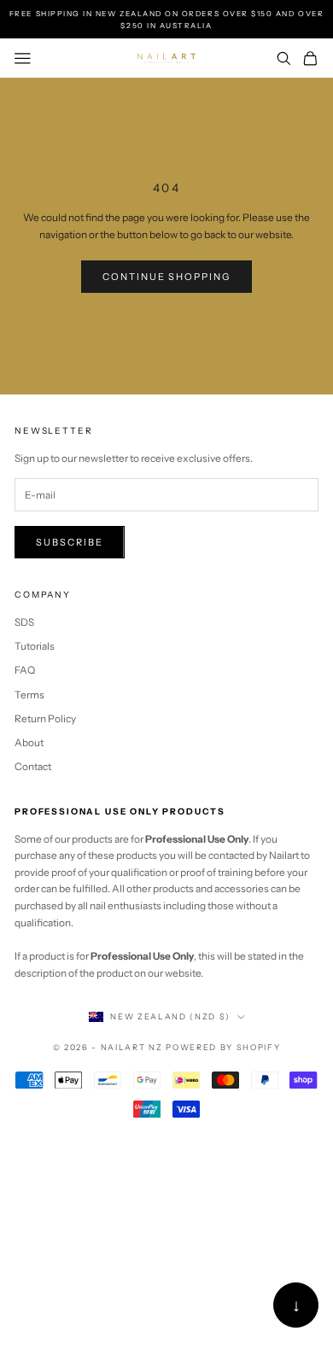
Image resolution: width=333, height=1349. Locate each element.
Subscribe (69, 542)
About (29, 742)
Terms (29, 694)
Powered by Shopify (223, 1047)
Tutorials (35, 645)
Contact (33, 766)
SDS (24, 622)
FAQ (25, 669)
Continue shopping (166, 277)
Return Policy (45, 718)
